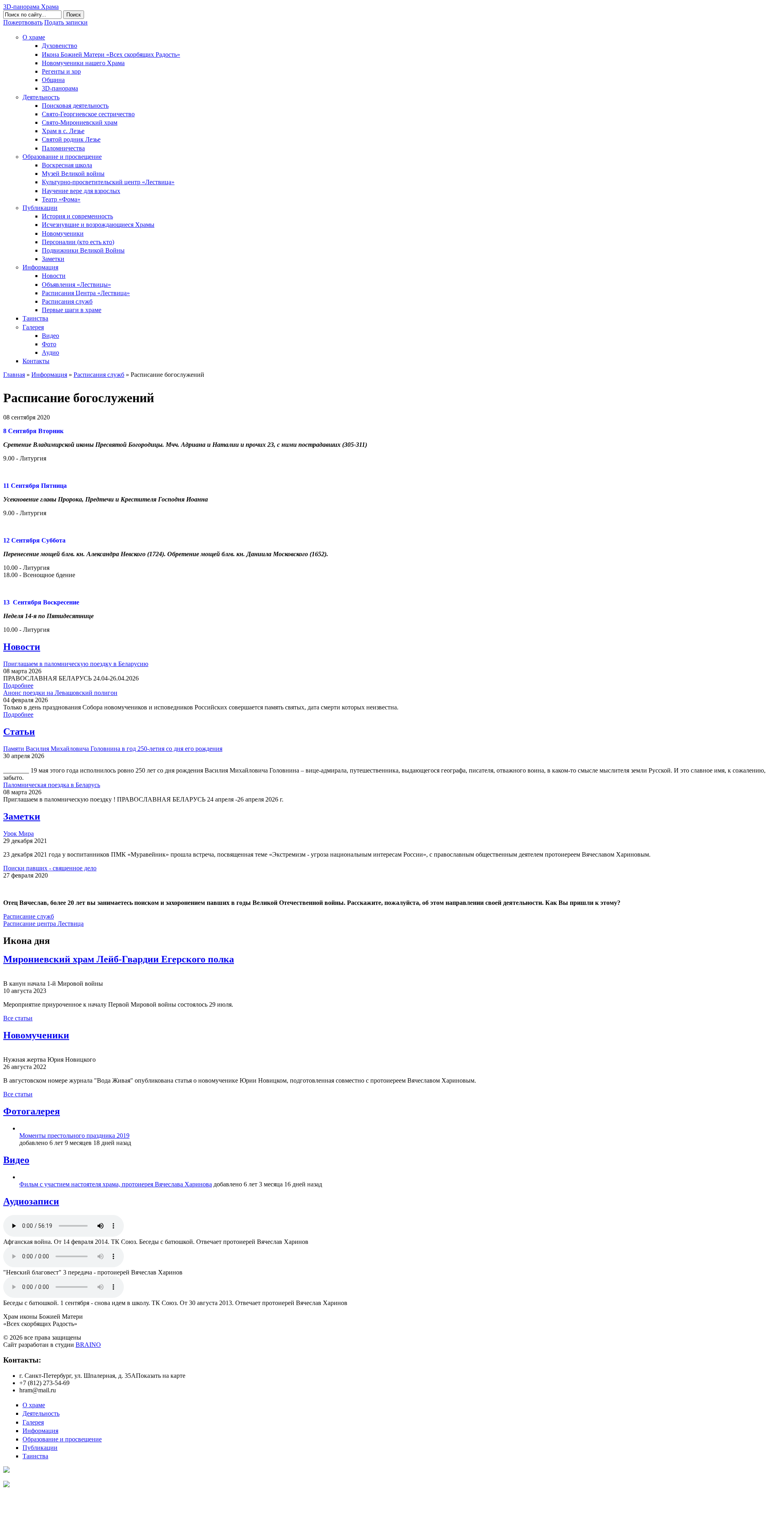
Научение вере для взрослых (81, 190)
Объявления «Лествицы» (76, 284)
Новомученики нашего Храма (83, 63)
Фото (49, 344)
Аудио (50, 352)
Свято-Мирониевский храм (79, 122)
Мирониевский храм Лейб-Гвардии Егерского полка (118, 959)
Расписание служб (28, 916)
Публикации (40, 207)
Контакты (36, 361)
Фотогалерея (31, 1111)
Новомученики (63, 233)
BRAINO (88, 1344)
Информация (40, 267)
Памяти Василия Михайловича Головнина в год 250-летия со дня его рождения (112, 748)
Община (53, 79)
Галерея (33, 327)
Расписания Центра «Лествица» (86, 293)
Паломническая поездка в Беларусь (51, 784)
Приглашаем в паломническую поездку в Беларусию (75, 663)
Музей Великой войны (73, 173)
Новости (54, 275)
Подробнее (18, 685)
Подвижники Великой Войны (83, 250)
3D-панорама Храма (31, 6)
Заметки (53, 258)
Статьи (19, 731)
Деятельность (41, 97)
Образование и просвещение (62, 156)
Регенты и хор (61, 71)
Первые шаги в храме (71, 309)
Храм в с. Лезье (63, 130)
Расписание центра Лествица (43, 923)
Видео (50, 335)
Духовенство (59, 45)
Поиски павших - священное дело (49, 868)
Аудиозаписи (31, 1201)
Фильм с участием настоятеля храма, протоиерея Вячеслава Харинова (115, 1184)
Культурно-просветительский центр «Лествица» (108, 182)
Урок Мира (18, 833)
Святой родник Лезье (71, 139)
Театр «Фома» (61, 199)
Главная (14, 374)
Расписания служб (67, 301)
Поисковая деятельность (75, 105)
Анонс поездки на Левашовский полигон (60, 692)
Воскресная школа (67, 165)
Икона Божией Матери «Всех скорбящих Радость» (111, 54)
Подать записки (66, 22)
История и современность (77, 216)
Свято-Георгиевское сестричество (88, 114)
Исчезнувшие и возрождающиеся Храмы (98, 224)
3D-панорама (60, 88)
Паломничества (63, 148)
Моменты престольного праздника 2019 (74, 1135)
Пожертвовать (23, 22)
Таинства (35, 318)
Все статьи (18, 1018)
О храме (34, 37)
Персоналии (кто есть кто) (78, 241)
